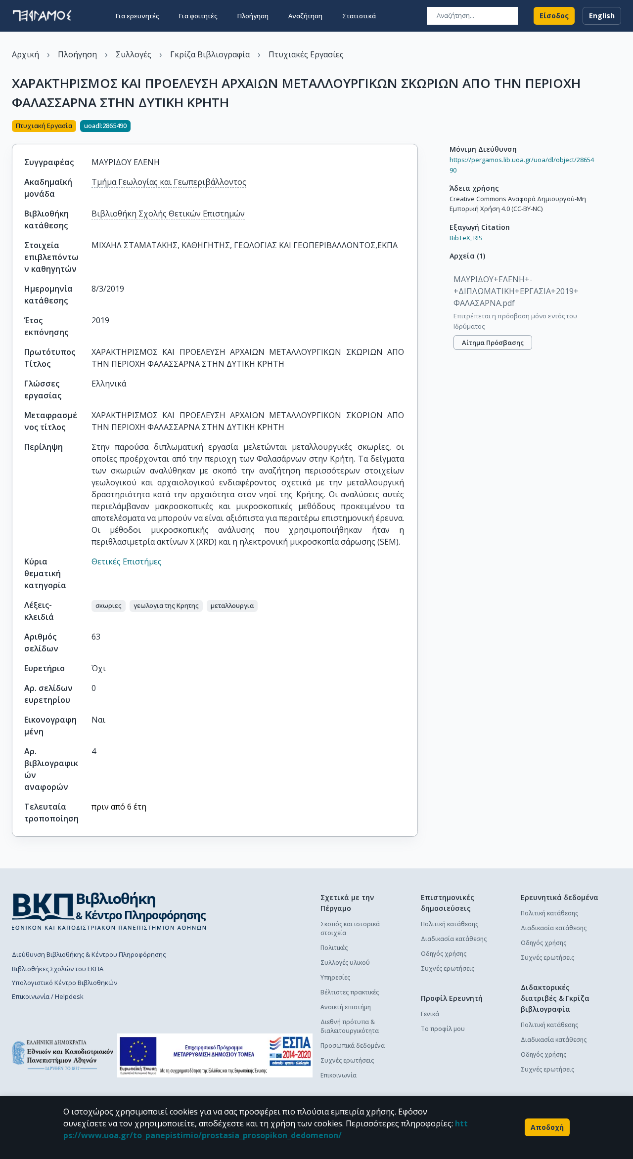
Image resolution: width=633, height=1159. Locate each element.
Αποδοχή (547, 1127)
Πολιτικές (334, 948)
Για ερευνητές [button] (137, 15)
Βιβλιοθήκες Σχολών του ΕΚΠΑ (57, 968)
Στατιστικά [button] (359, 15)
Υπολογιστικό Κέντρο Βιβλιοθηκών (64, 982)
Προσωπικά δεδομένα (352, 1045)
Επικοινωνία (338, 1075)
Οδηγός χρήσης (443, 953)
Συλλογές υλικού (345, 962)
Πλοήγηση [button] (253, 15)
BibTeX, (461, 237)
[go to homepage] (42, 16)
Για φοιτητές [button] (198, 15)
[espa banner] (215, 1055)
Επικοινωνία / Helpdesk (48, 996)
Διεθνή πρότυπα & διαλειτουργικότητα (349, 1026)
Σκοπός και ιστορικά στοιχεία (350, 928)
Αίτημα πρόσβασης (493, 342)
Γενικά (430, 1014)
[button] (108, 606)
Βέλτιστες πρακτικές (349, 992)
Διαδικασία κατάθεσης (454, 939)
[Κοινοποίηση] (414, 127)
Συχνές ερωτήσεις (347, 1060)
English (602, 15)
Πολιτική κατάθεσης (449, 924)
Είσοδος (554, 15)
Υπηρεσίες (335, 977)
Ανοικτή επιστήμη (345, 1007)
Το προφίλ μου (443, 1029)
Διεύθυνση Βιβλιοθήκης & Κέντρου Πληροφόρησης (89, 954)
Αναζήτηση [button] (305, 15)
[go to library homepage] (109, 911)
